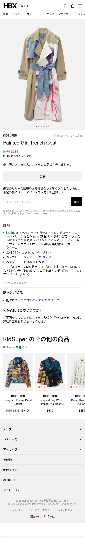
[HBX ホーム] (10, 5)
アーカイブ (10, 449)
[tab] (36, 126)
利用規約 (12, 213)
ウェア (46, 257)
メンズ (24, 6)
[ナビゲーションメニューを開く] (80, 6)
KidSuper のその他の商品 (36, 339)
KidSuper (10, 135)
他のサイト (10, 469)
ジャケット (31, 257)
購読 (76, 202)
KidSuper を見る (14, 347)
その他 (7, 459)
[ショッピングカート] (73, 6)
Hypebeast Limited (32, 500)
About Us (9, 480)
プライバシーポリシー (36, 213)
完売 (42, 176)
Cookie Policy (64, 510)
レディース (10, 439)
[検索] (65, 6)
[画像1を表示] (42, 75)
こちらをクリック (47, 300)
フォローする (11, 490)
